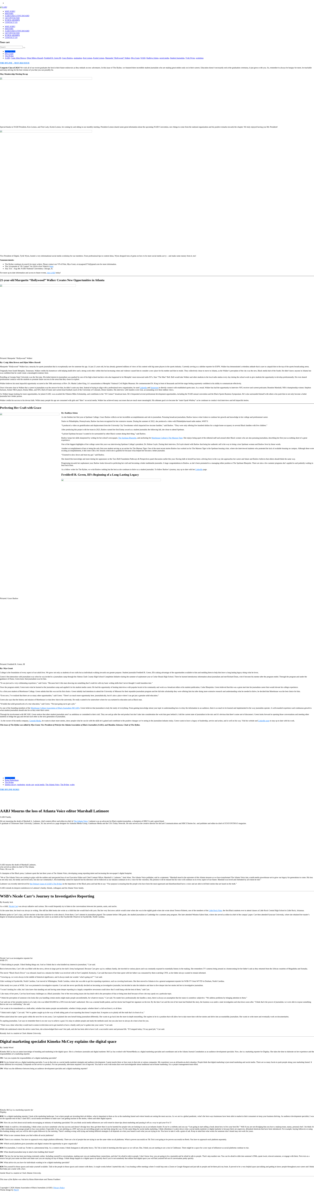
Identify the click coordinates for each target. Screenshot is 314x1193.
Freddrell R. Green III (52, 58)
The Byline (9, 56)
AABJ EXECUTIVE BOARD (17, 16)
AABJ (7, 58)
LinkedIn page (263, 721)
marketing (21, 785)
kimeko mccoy (10, 785)
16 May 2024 (10, 51)
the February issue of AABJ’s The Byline (46, 884)
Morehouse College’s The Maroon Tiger (167, 438)
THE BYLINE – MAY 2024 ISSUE (15, 63)
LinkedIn (199, 469)
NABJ (142, 58)
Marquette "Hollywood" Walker (117, 58)
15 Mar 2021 (10, 778)
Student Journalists (177, 58)
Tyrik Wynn (190, 58)
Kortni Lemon (98, 58)
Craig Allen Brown (18, 58)
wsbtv (72, 785)
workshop (199, 58)
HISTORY (9, 13)
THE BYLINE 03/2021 (9, 789)
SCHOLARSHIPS (12, 20)
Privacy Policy (59, 1188)
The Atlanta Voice (52, 785)
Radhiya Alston (152, 58)
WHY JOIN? (10, 11)
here (51, 266)
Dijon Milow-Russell (35, 58)
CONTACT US (11, 22)
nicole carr (30, 785)
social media (164, 58)
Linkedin (143, 388)
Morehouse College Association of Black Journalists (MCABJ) (55, 708)
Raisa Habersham (12, 780)
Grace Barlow (67, 58)
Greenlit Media (35, 721)
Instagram (155, 388)
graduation (78, 58)
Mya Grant (9, 54)
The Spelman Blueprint (127, 438)
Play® (16, 1190)
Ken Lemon (87, 58)
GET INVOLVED (12, 18)
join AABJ (51, 273)
